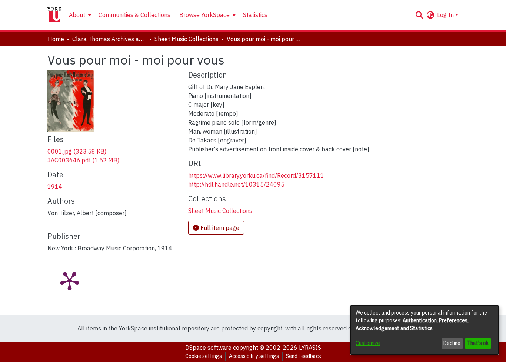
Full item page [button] (219, 227)
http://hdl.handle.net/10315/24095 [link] (236, 184)
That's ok (478, 343)
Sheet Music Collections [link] (186, 39)
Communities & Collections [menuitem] (134, 15)
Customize (368, 343)
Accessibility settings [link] (254, 356)
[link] (76, 151)
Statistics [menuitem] (255, 15)
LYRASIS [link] (310, 347)
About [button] (77, 15)
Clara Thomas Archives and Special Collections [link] (109, 39)
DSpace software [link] (208, 347)
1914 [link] (54, 186)
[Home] (54, 14)
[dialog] (424, 330)
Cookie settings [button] (203, 356)
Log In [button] (446, 15)
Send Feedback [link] (303, 356)
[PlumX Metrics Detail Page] (69, 280)
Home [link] (56, 39)
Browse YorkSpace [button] (204, 15)
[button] (419, 14)
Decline (451, 343)
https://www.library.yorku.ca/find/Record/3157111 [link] (256, 175)
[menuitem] (79, 15)
